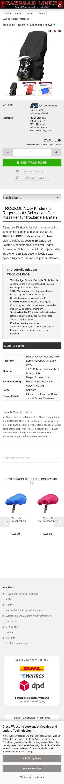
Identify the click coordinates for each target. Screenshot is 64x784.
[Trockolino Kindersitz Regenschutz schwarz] (32, 55)
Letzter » (41, 13)
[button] (8, 152)
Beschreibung (12, 197)
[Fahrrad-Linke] (32, 4)
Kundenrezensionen (16, 458)
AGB (8, 599)
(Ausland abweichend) (39, 113)
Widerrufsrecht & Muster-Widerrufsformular (29, 615)
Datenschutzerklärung (21, 751)
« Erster (7, 13)
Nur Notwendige (32, 768)
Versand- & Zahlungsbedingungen (24, 610)
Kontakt (10, 605)
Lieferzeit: (8, 105)
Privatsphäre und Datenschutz (22, 593)
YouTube (10, 638)
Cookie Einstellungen (17, 643)
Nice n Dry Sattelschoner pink (48, 519)
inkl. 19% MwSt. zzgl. (40, 144)
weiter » (29, 13)
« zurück (19, 13)
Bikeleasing (12, 626)
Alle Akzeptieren (32, 758)
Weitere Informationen (32, 777)
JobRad (10, 632)
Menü (5, 5)
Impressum (12, 621)
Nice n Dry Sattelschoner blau (16, 519)
